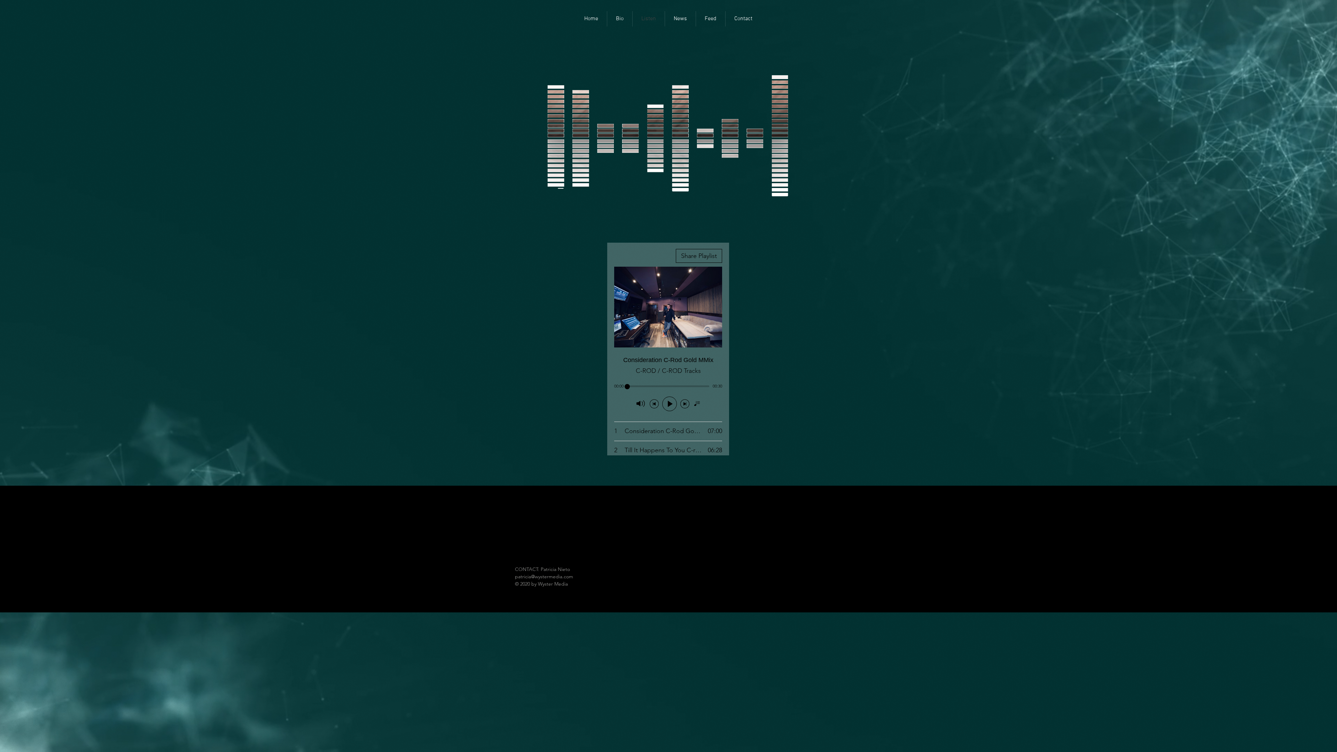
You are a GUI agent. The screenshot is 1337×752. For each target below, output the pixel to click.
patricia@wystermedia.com (544, 576)
